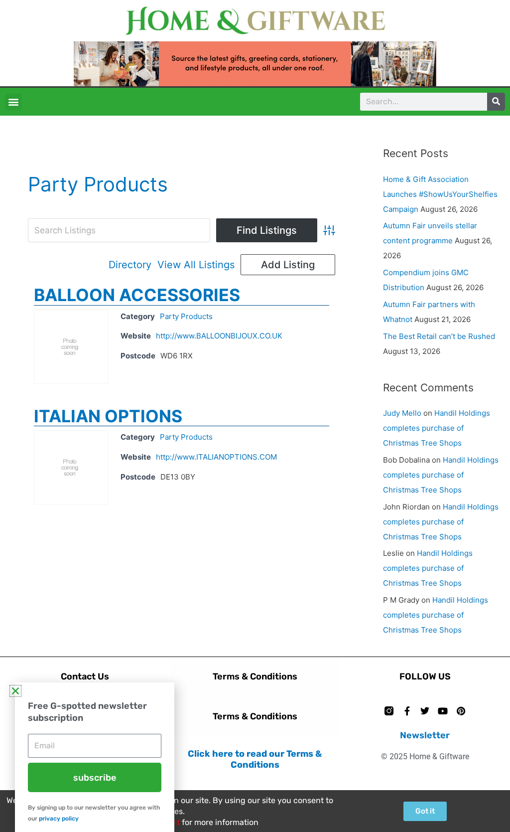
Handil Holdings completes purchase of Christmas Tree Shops (436, 428)
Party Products (186, 316)
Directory (130, 265)
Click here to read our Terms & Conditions (255, 759)
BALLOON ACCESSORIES (137, 295)
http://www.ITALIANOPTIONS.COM (216, 457)
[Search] (496, 102)
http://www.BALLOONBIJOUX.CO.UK (219, 335)
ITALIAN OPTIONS (108, 416)
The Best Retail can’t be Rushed (439, 336)
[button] (13, 102)
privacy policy (59, 818)
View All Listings (196, 265)
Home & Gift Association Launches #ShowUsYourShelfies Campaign (440, 194)
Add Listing (288, 265)
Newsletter (425, 735)
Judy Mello (402, 413)
